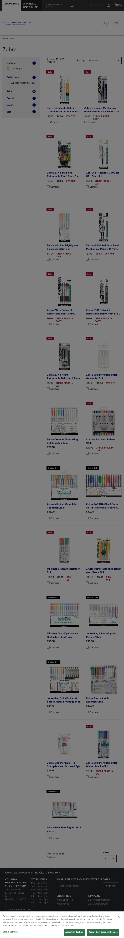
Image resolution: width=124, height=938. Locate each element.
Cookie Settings (10, 932)
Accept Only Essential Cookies (103, 932)
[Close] (118, 916)
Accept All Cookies (74, 932)
